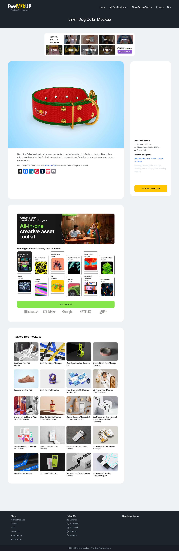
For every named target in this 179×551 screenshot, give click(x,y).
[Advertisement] (66, 186)
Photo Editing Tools (141, 7)
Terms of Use (16, 539)
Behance (73, 520)
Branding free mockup (151, 165)
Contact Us (15, 531)
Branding (137, 165)
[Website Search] (168, 7)
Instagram (74, 535)
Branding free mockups (144, 168)
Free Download (152, 188)
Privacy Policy (16, 535)
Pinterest (73, 531)
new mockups (50, 165)
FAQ (12, 527)
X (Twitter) (74, 524)
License (160, 7)
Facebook (74, 527)
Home (102, 7)
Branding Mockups (142, 158)
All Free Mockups (117, 7)
